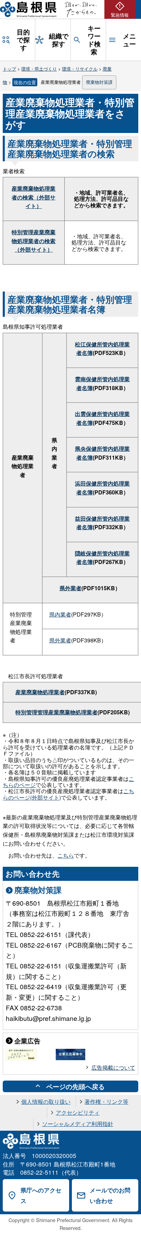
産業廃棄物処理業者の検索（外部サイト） (33, 197)
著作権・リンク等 (106, 1101)
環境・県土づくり (39, 68)
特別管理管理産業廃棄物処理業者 (56, 712)
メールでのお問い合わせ (110, 1195)
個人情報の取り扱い (45, 1101)
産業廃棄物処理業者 (40, 692)
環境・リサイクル (80, 68)
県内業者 (60, 614)
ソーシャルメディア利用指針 (77, 1124)
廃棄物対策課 (99, 82)
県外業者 (70, 588)
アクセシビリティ (78, 1112)
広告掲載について (113, 1067)
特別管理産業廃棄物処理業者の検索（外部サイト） (33, 240)
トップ (9, 68)
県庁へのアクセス (41, 1195)
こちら (65, 855)
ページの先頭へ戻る (75, 1086)
